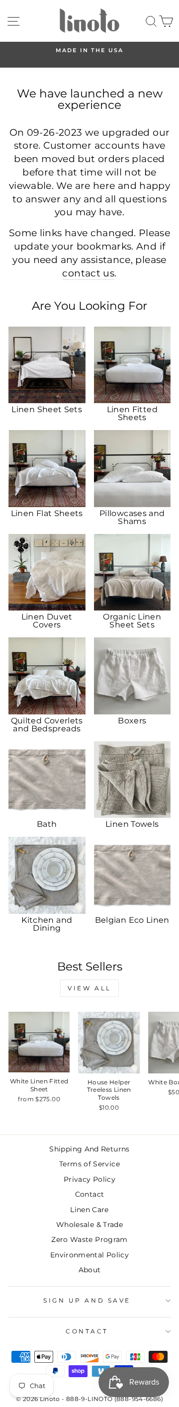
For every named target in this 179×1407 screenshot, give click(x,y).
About (90, 1270)
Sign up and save (87, 1300)
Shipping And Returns (89, 1149)
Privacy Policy (89, 1179)
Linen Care (89, 1210)
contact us (88, 273)
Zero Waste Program (89, 1239)
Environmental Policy (89, 1255)
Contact (89, 1194)
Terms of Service (89, 1164)
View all (89, 988)
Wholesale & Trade (89, 1225)
